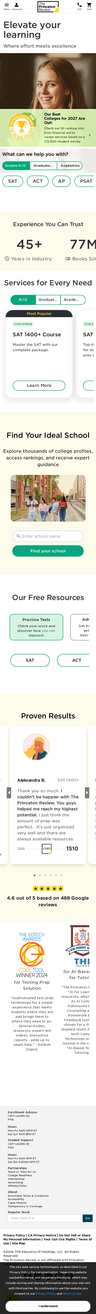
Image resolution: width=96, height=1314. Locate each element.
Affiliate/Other (17, 1185)
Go (88, 1218)
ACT (38, 181)
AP (61, 181)
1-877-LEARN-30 (18, 1115)
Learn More (39, 385)
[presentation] (9, 792)
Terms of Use (72, 1293)
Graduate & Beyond (50, 300)
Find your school (48, 551)
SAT (12, 181)
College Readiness (20, 1175)
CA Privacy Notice (42, 1235)
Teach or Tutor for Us (22, 1171)
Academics (74, 300)
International (16, 1178)
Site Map (18, 1243)
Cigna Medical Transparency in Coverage (25, 1204)
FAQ (11, 1119)
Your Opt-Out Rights (59, 1239)
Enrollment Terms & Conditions (28, 1195)
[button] (34, 875)
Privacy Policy (46, 1293)
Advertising (15, 1182)
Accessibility (16, 1199)
